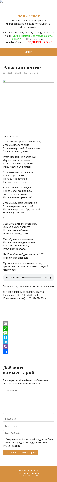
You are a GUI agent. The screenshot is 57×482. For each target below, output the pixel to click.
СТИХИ (18, 73)
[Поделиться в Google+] (28, 318)
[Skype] (28, 337)
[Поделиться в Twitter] (35, 318)
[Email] (28, 323)
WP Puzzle (33, 475)
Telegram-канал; (44, 32)
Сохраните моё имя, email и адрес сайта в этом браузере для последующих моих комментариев (28, 442)
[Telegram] (28, 342)
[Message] (28, 333)
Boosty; (29, 32)
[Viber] (28, 346)
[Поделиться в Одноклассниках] (20, 318)
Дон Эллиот (28, 15)
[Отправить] (28, 351)
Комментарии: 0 (31, 73)
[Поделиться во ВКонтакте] (13, 318)
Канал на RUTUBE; (13, 32)
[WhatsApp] (28, 328)
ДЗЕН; (8, 35)
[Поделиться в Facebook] (6, 318)
